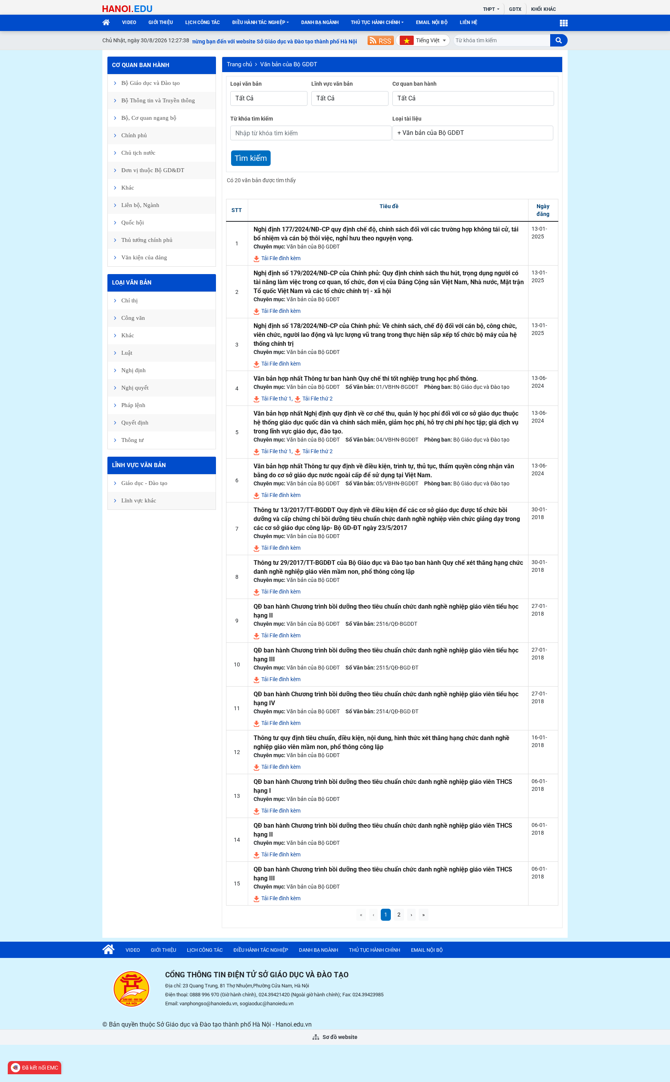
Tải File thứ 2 (317, 398)
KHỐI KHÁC (543, 9)
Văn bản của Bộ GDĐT (288, 64)
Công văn (133, 318)
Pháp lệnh (133, 405)
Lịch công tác (202, 22)
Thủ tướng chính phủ (147, 240)
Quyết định (135, 422)
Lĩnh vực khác (138, 500)
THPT (489, 9)
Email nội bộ (431, 22)
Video (129, 22)
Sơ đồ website (339, 1037)
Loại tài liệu (406, 119)
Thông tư (132, 440)
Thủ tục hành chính (375, 22)
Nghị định (133, 370)
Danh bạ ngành (319, 22)
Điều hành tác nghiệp (258, 22)
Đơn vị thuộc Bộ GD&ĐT (152, 170)
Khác (127, 188)
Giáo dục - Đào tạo (144, 483)
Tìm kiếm (251, 158)
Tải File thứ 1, (276, 398)
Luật (126, 353)
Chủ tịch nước (138, 153)
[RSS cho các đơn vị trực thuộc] (381, 40)
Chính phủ (134, 135)
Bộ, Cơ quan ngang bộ (148, 118)
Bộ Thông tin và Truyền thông (158, 100)
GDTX (515, 9)
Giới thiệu (161, 22)
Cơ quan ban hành (140, 65)
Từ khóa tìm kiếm (251, 119)
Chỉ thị (129, 300)
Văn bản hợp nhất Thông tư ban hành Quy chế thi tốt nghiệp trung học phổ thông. (366, 378)
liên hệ (468, 22)
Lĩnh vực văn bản (139, 465)
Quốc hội (132, 222)
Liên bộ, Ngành (140, 205)
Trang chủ (239, 64)
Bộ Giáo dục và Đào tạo (150, 83)
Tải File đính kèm (280, 258)
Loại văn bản (132, 282)
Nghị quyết (135, 388)
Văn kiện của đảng (144, 257)
